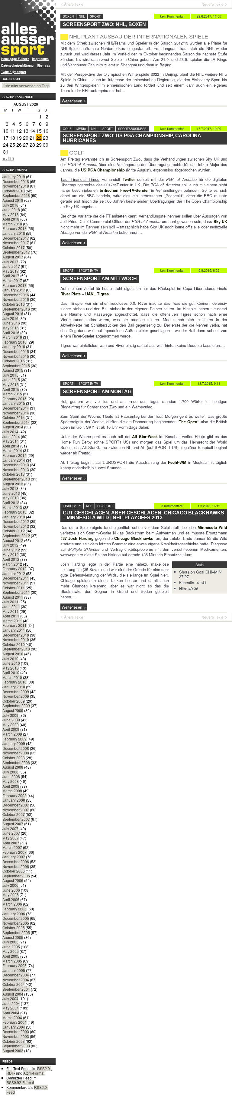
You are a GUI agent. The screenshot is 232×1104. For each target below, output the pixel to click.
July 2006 (10, 885)
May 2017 (10, 271)
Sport (95, 16)
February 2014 (14, 455)
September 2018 (16, 195)
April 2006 (10, 899)
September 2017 (16, 251)
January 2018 (13, 233)
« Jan (8, 158)
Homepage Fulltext (15, 59)
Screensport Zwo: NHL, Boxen (104, 24)
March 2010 (12, 677)
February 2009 (14, 738)
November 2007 (15, 809)
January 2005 (13, 970)
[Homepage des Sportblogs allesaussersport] (28, 28)
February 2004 (14, 1022)
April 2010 (10, 672)
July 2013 (10, 488)
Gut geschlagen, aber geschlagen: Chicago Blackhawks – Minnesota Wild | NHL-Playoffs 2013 (143, 515)
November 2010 (15, 639)
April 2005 (10, 956)
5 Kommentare (172, 505)
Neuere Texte (212, 4)
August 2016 (12, 313)
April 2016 (10, 332)
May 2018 (10, 214)
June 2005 (11, 946)
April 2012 (10, 559)
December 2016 (15, 294)
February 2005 (14, 965)
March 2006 (12, 903)
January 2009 (13, 743)
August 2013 (12, 483)
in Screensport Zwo (123, 159)
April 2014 (10, 445)
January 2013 (13, 516)
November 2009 (15, 696)
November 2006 (15, 866)
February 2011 (14, 625)
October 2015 (13, 360)
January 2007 (13, 856)
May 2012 (10, 554)
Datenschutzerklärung (17, 65)
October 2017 (13, 247)
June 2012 (11, 549)
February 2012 (14, 568)
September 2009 (16, 705)
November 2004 (15, 979)
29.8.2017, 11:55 (209, 16)
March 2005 (12, 960)
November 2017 (15, 242)
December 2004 (15, 974)
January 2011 (13, 630)
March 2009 (12, 734)
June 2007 (11, 833)
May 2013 (10, 497)
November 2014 (15, 412)
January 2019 (13, 176)
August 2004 (12, 993)
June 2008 (11, 776)
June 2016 (11, 322)
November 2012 (15, 526)
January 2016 (13, 346)
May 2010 (10, 667)
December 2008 (15, 748)
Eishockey (72, 506)
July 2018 (10, 205)
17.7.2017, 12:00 (209, 128)
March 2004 (12, 1017)
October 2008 (13, 757)
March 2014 (12, 450)
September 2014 (16, 422)
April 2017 (10, 275)
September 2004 (16, 989)
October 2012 (13, 530)
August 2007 (12, 823)
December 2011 (15, 577)
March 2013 (12, 507)
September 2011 (16, 592)
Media (81, 129)
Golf (67, 129)
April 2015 (10, 389)
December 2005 (15, 918)
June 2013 (11, 493)
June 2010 (11, 663)
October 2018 (13, 190)
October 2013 (13, 474)
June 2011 (11, 606)
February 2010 (14, 681)
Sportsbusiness (132, 129)
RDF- (10, 1073)
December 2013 (15, 464)
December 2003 (15, 1031)
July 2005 (10, 941)
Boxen (68, 16)
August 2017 (12, 256)
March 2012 (12, 564)
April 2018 (10, 218)
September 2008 (16, 762)
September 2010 (16, 648)
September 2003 (16, 1045)
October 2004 (13, 984)
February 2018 (14, 228)
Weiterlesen (72, 101)
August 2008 (12, 767)
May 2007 (10, 837)
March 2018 (12, 223)
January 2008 (13, 800)
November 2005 (15, 923)
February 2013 (14, 511)
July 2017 (10, 261)
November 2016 (15, 299)
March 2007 (12, 847)
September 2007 (16, 819)
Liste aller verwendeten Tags (26, 85)
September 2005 (16, 932)
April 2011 (10, 615)
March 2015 (12, 393)
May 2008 (10, 781)
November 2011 (15, 582)
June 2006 (11, 890)
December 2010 (15, 634)
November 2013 (15, 469)
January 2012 (13, 573)
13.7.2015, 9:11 (209, 383)
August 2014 (12, 426)
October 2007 (13, 814)
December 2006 (15, 861)
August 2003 (12, 1050)
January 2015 (13, 403)
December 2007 (15, 804)
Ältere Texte (73, 4)
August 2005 (12, 937)
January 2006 (13, 913)
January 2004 (13, 1026)
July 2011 (10, 601)
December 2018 (15, 181)
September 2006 (16, 875)
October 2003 (13, 1041)
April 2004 (10, 1012)
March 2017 (12, 280)
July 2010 (10, 658)
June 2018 (11, 209)
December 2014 (15, 408)
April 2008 (10, 786)
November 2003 (15, 1036)
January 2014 (13, 460)
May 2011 (10, 611)
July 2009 (10, 715)
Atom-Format (33, 1073)
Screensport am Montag (97, 391)
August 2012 (12, 540)
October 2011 (13, 587)
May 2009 (10, 724)
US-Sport (105, 506)
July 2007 (10, 828)
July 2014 (10, 431)
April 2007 (10, 842)
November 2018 (15, 185)
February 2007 (14, 852)
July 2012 (10, 544)
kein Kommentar (172, 16)
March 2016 (12, 337)
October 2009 (13, 700)
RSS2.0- (44, 1068)
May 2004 (10, 1007)
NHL (82, 16)
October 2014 (13, 417)
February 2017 (14, 285)
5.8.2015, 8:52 (208, 270)
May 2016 (10, 327)
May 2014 (10, 441)
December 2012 (15, 521)
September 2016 (16, 308)
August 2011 (12, 597)
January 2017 (13, 289)
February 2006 (14, 908)
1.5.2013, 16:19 (209, 505)
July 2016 (10, 318)
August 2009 (12, 710)
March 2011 (12, 620)
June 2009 (11, 719)
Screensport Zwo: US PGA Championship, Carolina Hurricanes (132, 138)
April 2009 (10, 729)
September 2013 (16, 478)
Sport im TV (88, 270)
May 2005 (10, 951)
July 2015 (10, 374)
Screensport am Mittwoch (100, 278)
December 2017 (15, 238)
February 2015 (14, 398)
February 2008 (14, 795)
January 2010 (13, 686)
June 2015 (11, 379)
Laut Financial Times (80, 179)
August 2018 (12, 200)
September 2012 (16, 535)
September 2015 (16, 365)
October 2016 (13, 304)
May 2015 (10, 384)
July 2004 (10, 998)
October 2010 (13, 644)
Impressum (40, 59)
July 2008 (10, 771)
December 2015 (15, 351)
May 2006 (10, 894)
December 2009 (15, 691)
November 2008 (15, 752)
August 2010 (12, 653)
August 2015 (12, 370)
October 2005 (13, 927)
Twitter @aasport (13, 72)
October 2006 (13, 870)
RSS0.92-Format (20, 1082)
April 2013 (10, 502)
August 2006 (12, 880)
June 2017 (11, 266)
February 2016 (14, 341)
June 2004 (11, 1003)
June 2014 (11, 436)
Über (43, 65)
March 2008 (12, 790)
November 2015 (15, 356)
